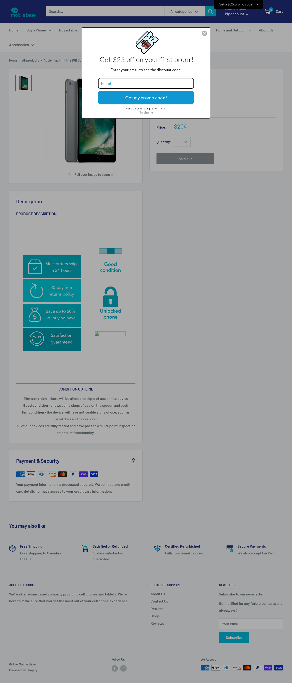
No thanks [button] (146, 112)
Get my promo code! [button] (146, 97)
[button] (204, 33)
